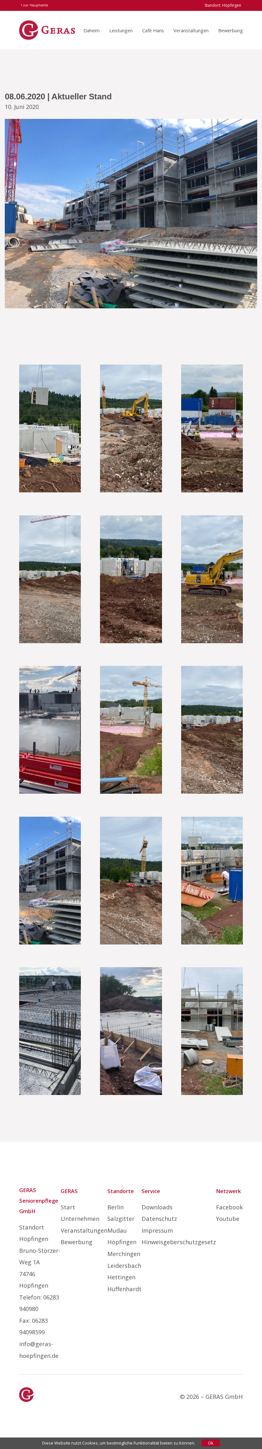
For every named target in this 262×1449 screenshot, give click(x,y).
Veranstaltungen (191, 30)
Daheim (91, 30)
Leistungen (121, 30)
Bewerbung (230, 30)
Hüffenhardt (124, 1289)
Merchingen (123, 1254)
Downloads (157, 1207)
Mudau (117, 1230)
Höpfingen (121, 1242)
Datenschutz (159, 1218)
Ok (210, 1443)
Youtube (227, 1218)
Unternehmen (80, 1218)
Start (68, 1207)
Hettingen (121, 1277)
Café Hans (153, 30)
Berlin (115, 1207)
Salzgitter (121, 1218)
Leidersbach (124, 1265)
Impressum (157, 1230)
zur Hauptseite (35, 5)
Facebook (229, 1207)
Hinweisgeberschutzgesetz (179, 1242)
